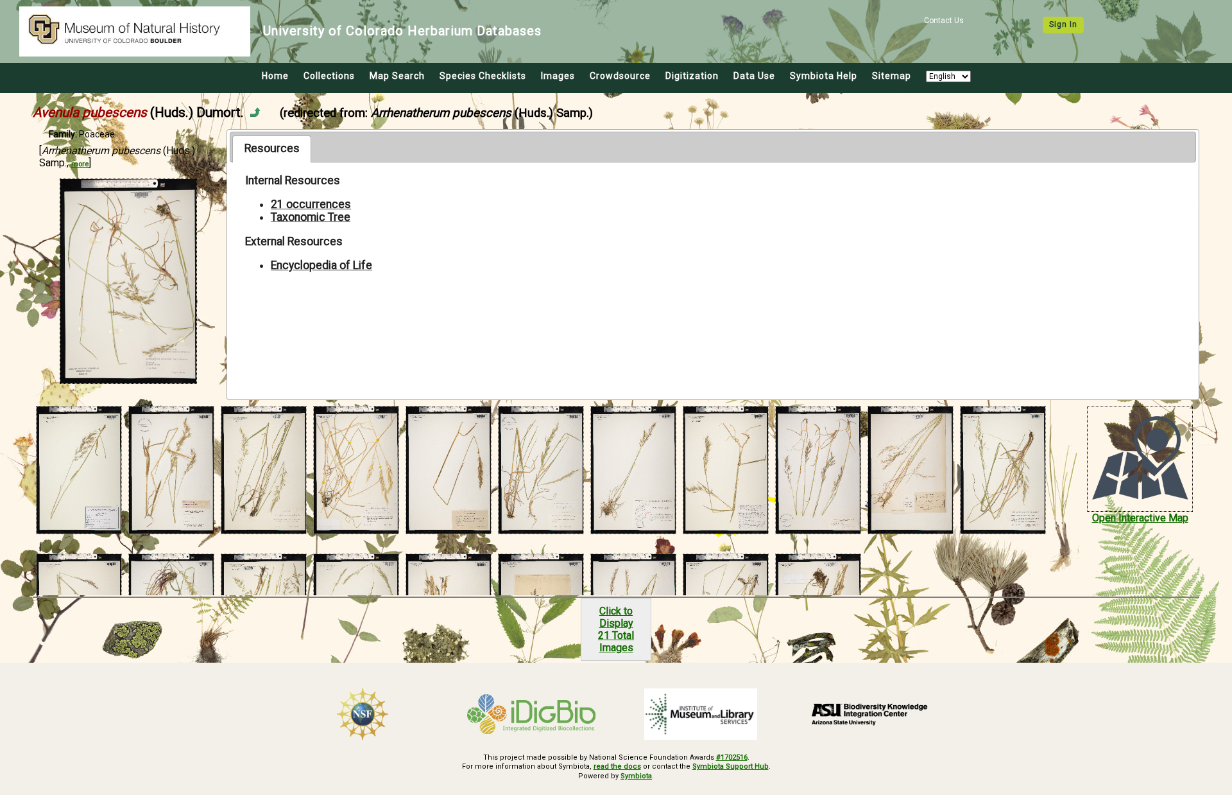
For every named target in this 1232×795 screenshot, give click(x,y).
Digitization (692, 76)
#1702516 (732, 757)
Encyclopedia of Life (321, 265)
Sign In (1063, 24)
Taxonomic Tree (310, 217)
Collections (329, 76)
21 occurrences (311, 204)
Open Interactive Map (1140, 518)
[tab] (271, 148)
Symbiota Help (823, 76)
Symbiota (636, 776)
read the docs (617, 766)
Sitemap (891, 76)
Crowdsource (620, 76)
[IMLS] (701, 714)
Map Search (397, 76)
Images (558, 76)
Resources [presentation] (272, 148)
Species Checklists (483, 76)
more (80, 164)
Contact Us (944, 20)
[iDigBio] (532, 714)
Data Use (754, 76)
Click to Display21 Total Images (616, 629)
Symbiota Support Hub (730, 766)
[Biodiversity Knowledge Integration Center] (870, 714)
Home (275, 76)
